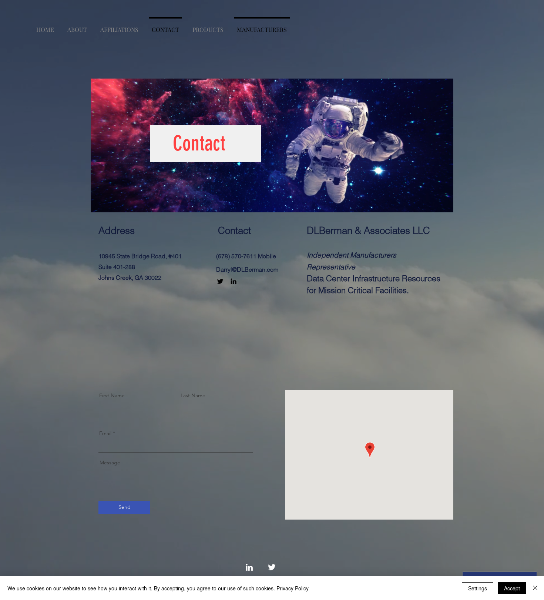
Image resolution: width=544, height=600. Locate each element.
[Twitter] (220, 281)
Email (105, 433)
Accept (512, 588)
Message (110, 462)
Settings (477, 588)
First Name (112, 395)
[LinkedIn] (233, 281)
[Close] (535, 588)
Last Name (193, 395)
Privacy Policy (292, 588)
